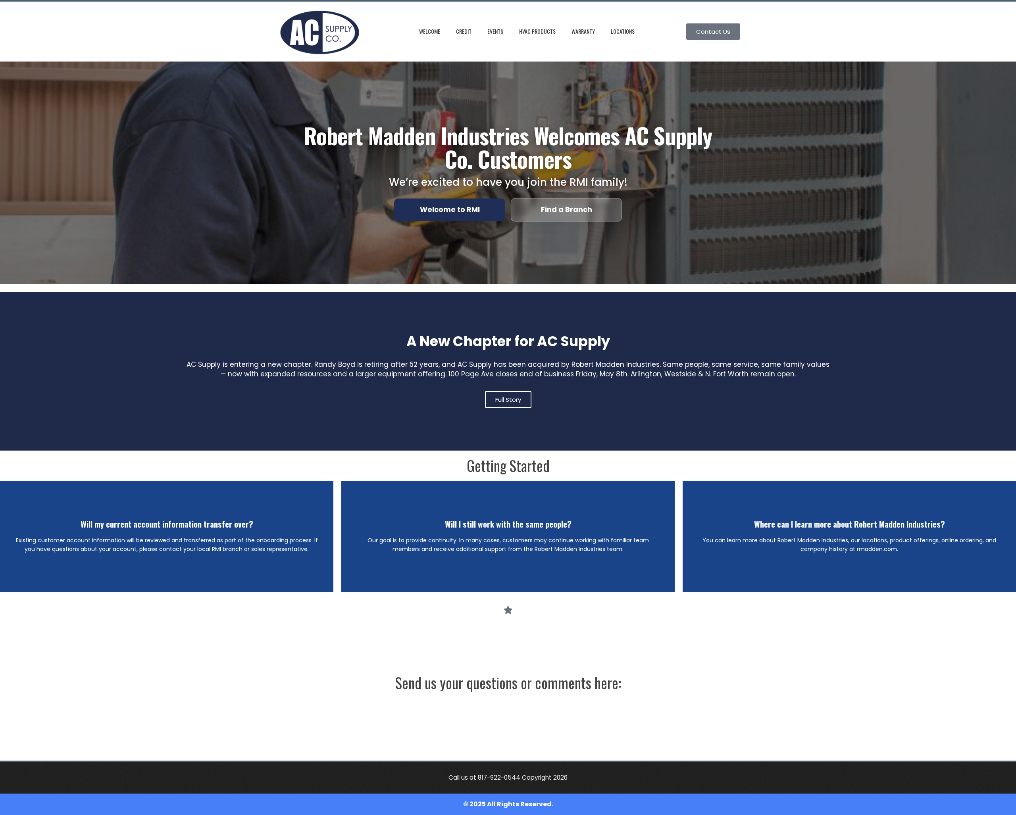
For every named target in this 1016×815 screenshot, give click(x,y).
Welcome (429, 31)
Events (495, 31)
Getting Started (508, 465)
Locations (623, 31)
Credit (463, 31)
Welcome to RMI (450, 209)
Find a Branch (566, 209)
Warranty (583, 31)
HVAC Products (537, 31)
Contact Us (713, 31)
